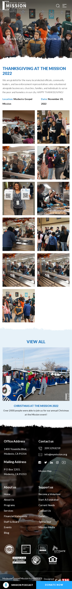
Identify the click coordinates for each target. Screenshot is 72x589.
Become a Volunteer (50, 494)
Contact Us (45, 510)
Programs (9, 505)
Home (7, 494)
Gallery (43, 516)
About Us (9, 499)
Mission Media (47, 527)
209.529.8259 (52, 448)
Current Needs (47, 505)
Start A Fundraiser (49, 499)
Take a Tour (45, 521)
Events (8, 527)
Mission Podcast (22, 585)
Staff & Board (11, 521)
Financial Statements (15, 516)
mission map (45, 471)
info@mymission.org (55, 454)
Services (8, 510)
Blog (6, 532)
